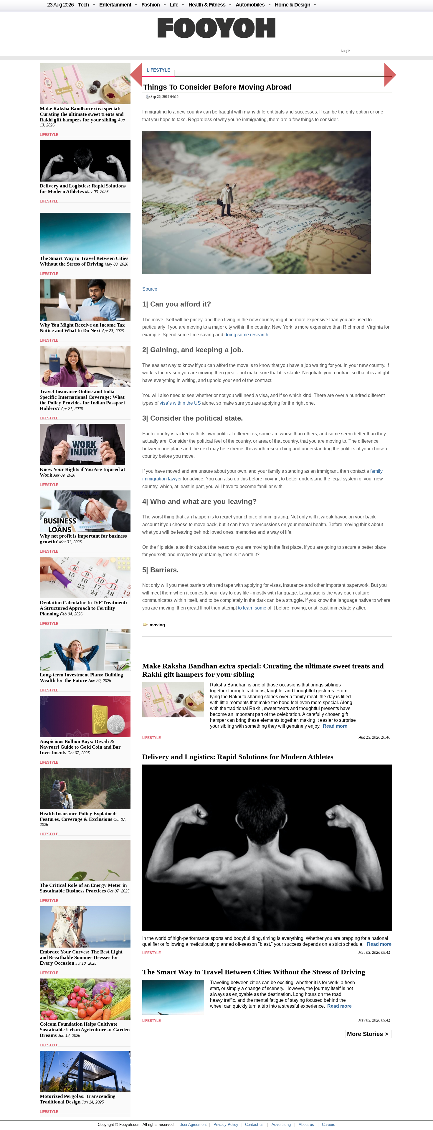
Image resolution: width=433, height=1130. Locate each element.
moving (157, 624)
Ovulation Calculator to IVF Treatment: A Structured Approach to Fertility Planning (83, 608)
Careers (328, 1124)
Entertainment (115, 5)
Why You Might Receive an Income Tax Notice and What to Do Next (82, 327)
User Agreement (193, 1124)
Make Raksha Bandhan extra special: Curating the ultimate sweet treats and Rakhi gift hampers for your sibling (81, 114)
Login (346, 50)
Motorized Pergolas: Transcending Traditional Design (77, 1099)
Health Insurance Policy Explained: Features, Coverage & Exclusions (78, 816)
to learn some (252, 607)
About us (306, 1124)
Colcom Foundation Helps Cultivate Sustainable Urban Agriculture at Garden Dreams (85, 1029)
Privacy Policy (226, 1124)
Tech (83, 5)
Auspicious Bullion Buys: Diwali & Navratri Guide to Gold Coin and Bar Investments (80, 747)
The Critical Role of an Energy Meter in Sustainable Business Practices (83, 888)
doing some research (246, 334)
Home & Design (292, 5)
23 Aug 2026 (60, 5)
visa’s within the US (180, 403)
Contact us (254, 1124)
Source (149, 288)
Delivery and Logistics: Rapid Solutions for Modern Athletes (83, 188)
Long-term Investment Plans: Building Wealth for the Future (81, 677)
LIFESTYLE (49, 135)
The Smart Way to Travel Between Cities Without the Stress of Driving (84, 261)
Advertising (281, 1124)
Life (174, 5)
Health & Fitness (207, 5)
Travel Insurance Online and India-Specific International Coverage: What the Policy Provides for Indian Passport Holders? (82, 400)
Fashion (150, 5)
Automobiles (250, 5)
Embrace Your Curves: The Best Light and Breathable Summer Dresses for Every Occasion (81, 957)
